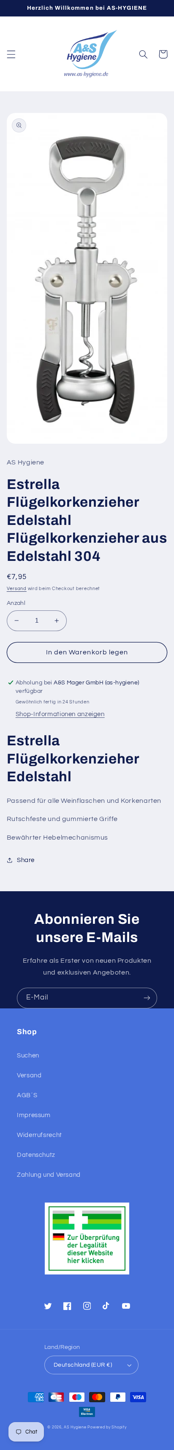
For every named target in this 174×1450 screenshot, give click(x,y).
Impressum (34, 1115)
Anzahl (16, 603)
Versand (17, 588)
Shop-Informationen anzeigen (60, 714)
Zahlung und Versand (49, 1175)
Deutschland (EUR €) (83, 1365)
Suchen (28, 1055)
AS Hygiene (75, 1427)
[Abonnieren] (147, 998)
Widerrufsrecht (39, 1135)
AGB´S (27, 1095)
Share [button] (26, 860)
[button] (11, 54)
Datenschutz (36, 1155)
